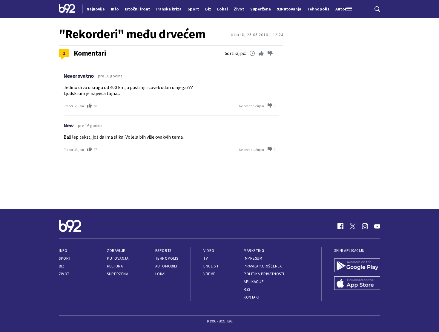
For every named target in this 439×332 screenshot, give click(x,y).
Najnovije (96, 9)
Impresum (253, 258)
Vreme (209, 273)
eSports (163, 250)
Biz (62, 266)
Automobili (166, 266)
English (210, 266)
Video (208, 250)
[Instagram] (365, 226)
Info (63, 250)
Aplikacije (254, 281)
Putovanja (117, 258)
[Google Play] (357, 265)
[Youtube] (377, 226)
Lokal (161, 273)
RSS (247, 289)
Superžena (117, 273)
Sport (65, 258)
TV (205, 258)
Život (64, 273)
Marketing (254, 250)
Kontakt (252, 297)
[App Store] (357, 283)
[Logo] (67, 9)
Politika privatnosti (264, 273)
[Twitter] (353, 226)
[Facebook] (340, 226)
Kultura (115, 266)
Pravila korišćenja (263, 266)
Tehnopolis (166, 258)
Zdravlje (116, 250)
